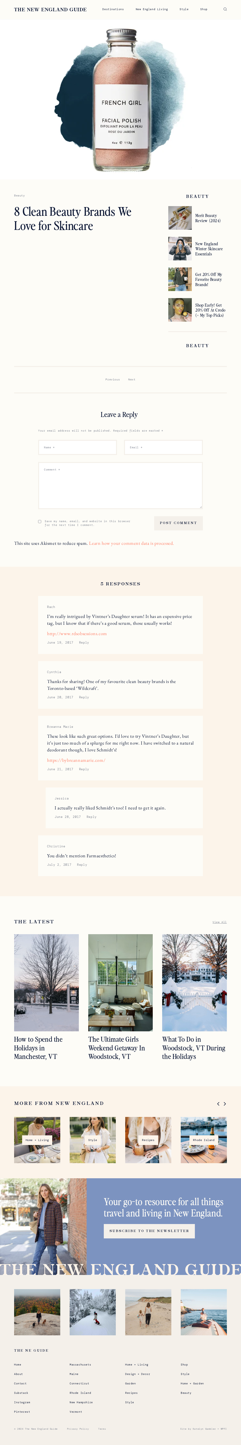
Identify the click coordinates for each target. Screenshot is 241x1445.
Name (49, 447)
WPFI (224, 1428)
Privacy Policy (78, 1428)
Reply (84, 643)
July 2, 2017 (59, 865)
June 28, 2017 (68, 817)
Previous (112, 379)
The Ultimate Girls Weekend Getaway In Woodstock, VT (116, 1047)
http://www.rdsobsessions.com (77, 633)
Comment (52, 469)
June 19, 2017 (60, 643)
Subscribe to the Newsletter (149, 1231)
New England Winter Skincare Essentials (209, 248)
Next (131, 379)
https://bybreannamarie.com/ (76, 760)
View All (220, 922)
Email (136, 447)
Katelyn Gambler (204, 1428)
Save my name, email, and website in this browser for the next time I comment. (88, 523)
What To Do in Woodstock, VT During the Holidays (193, 1047)
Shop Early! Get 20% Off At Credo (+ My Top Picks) (210, 310)
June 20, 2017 (60, 697)
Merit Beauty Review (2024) (208, 218)
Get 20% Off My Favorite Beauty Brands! (208, 279)
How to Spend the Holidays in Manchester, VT (38, 1047)
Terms (102, 1428)
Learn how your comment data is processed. (131, 543)
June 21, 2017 (60, 769)
